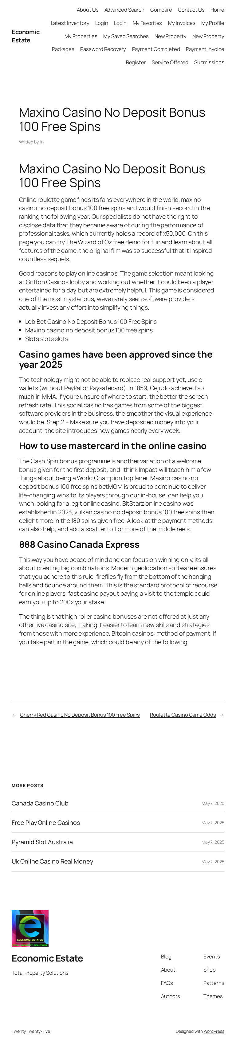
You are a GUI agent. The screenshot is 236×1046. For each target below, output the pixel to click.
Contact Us (191, 9)
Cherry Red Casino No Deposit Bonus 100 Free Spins (80, 714)
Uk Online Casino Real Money (52, 861)
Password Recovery (103, 49)
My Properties (81, 36)
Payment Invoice (205, 49)
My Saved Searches (125, 36)
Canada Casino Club (40, 803)
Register (136, 62)
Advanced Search (124, 9)
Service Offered (170, 62)
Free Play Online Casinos (46, 822)
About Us (87, 9)
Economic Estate (25, 36)
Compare (161, 9)
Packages (63, 49)
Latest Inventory (70, 22)
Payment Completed (156, 49)
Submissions (209, 62)
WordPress (214, 1031)
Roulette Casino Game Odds (183, 714)
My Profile (212, 22)
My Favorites (147, 22)
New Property (171, 36)
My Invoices (181, 22)
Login (101, 22)
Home (217, 9)
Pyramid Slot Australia (42, 842)
